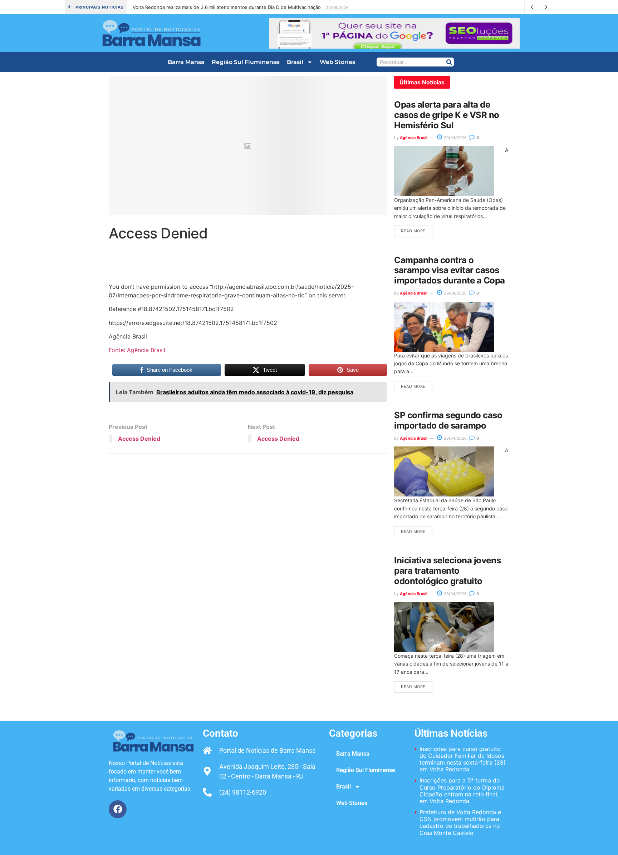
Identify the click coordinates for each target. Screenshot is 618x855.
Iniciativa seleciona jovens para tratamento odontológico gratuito (447, 570)
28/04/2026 (455, 438)
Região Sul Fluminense (246, 62)
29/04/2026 (455, 137)
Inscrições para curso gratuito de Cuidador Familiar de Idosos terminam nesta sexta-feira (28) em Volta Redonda (463, 759)
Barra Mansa (186, 62)
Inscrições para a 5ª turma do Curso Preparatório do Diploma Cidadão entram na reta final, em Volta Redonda (462, 791)
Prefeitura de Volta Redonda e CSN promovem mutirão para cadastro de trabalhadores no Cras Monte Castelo (460, 822)
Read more (413, 230)
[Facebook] (118, 809)
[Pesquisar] (449, 62)
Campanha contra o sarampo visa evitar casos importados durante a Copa (449, 270)
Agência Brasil (413, 137)
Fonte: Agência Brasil (137, 350)
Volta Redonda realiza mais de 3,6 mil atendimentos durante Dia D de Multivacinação (227, 7)
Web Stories (337, 62)
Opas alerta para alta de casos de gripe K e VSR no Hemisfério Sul (446, 114)
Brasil (295, 62)
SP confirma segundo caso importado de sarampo (448, 420)
